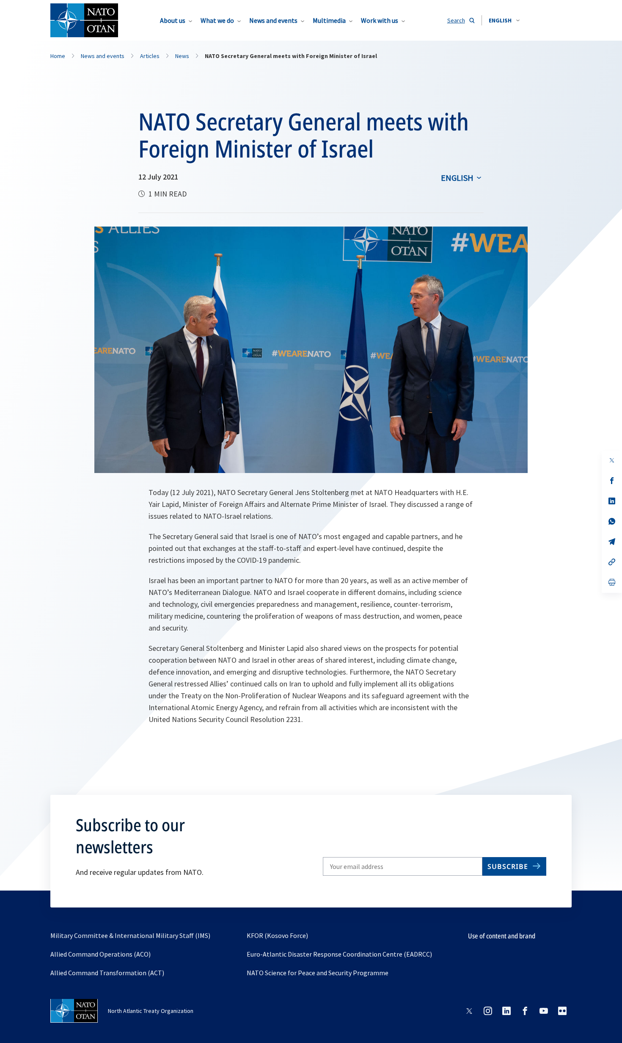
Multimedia (329, 20)
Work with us (379, 20)
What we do (217, 20)
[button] (504, 20)
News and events (273, 20)
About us (172, 20)
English (457, 177)
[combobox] (504, 20)
